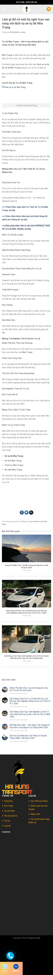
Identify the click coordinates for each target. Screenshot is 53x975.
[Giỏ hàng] (49, 9)
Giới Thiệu (8, 806)
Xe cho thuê (9, 811)
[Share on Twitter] (26, 512)
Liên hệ (7, 826)
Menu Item (35, 814)
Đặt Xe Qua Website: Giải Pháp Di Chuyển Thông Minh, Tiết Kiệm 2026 (28, 736)
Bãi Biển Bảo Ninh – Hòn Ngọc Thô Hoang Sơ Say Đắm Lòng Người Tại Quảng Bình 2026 (30, 726)
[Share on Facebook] (22, 512)
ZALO (5, 971)
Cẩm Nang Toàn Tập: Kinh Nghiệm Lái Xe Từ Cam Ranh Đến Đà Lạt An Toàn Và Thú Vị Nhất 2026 (30, 714)
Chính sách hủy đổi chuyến (37, 807)
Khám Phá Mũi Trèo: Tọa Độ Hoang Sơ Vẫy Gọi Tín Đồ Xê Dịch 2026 (29, 689)
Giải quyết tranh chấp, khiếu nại (39, 821)
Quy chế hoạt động (39, 801)
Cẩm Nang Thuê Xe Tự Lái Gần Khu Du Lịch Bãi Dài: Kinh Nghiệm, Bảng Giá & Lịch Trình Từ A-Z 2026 (30, 701)
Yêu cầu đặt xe (10, 816)
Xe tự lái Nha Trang (14, 456)
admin (23, 32)
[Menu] (3, 9)
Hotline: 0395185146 (26, 2)
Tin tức (22, 521)
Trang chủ (8, 801)
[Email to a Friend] (31, 512)
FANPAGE (16, 971)
